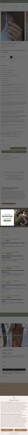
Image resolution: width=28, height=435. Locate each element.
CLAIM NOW (7, 220)
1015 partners (9, 402)
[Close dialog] (27, 210)
